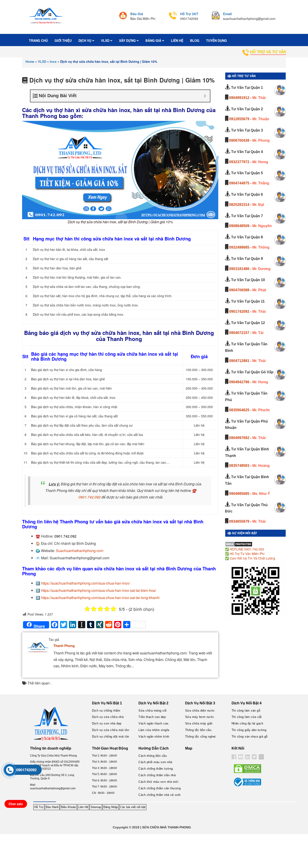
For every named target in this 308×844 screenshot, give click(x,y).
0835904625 (239, 410)
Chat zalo (16, 804)
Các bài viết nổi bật (132, 807)
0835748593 (239, 466)
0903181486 (239, 269)
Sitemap (95, 807)
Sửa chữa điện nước (200, 710)
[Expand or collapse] (205, 96)
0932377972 (239, 162)
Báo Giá (136, 13)
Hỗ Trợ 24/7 (189, 13)
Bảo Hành (52, 807)
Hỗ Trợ (39, 807)
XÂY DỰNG (128, 40)
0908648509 (239, 226)
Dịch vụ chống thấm (106, 710)
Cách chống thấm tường (155, 768)
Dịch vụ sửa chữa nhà (108, 717)
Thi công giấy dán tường (249, 730)
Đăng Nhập (110, 807)
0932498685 (239, 247)
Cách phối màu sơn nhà (155, 762)
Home (29, 61)
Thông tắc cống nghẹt (200, 736)
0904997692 (239, 438)
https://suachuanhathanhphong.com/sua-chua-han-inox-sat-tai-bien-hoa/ (98, 590)
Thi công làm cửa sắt (247, 717)
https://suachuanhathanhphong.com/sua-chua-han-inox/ (85, 583)
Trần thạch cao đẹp (152, 717)
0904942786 (239, 382)
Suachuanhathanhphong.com (79, 550)
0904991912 (239, 98)
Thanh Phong (64, 645)
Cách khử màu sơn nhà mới (158, 781)
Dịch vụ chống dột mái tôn (110, 736)
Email (227, 13)
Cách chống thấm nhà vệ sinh (159, 795)
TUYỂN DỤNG (216, 40)
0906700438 (239, 140)
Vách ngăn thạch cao (153, 723)
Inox (53, 61)
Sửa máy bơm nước (199, 717)
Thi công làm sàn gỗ (246, 710)
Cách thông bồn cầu (152, 755)
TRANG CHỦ (38, 40)
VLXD (105, 40)
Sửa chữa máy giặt (199, 723)
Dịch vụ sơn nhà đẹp (107, 723)
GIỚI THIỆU (63, 40)
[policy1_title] (123, 16)
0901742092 (239, 311)
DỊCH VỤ (85, 40)
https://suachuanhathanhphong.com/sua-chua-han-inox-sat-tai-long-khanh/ (100, 597)
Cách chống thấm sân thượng (159, 788)
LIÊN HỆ (177, 40)
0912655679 (239, 119)
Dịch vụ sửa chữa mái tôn (110, 730)
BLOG (194, 40)
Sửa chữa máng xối (152, 710)
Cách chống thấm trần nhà (157, 775)
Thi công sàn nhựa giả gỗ (250, 736)
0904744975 (239, 183)
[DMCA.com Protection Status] (238, 543)
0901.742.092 (89, 497)
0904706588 (239, 290)
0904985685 (239, 494)
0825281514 (239, 205)
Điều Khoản (68, 807)
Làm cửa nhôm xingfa (153, 730)
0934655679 (239, 521)
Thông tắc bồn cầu (198, 730)
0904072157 (239, 333)
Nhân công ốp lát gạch (247, 723)
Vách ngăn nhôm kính (153, 736)
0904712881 (239, 361)
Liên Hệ (83, 807)
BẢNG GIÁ (153, 40)
